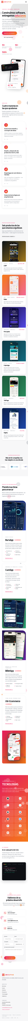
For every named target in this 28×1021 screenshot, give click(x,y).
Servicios (4, 986)
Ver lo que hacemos (8, 37)
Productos (4, 992)
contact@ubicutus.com (7, 1007)
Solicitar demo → (9, 558)
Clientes (4, 990)
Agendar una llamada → (9, 33)
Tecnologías (4, 994)
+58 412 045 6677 (6, 1009)
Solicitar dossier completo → (8, 236)
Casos (3, 988)
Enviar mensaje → (10, 958)
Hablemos (4, 996)
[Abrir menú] (26, 2)
